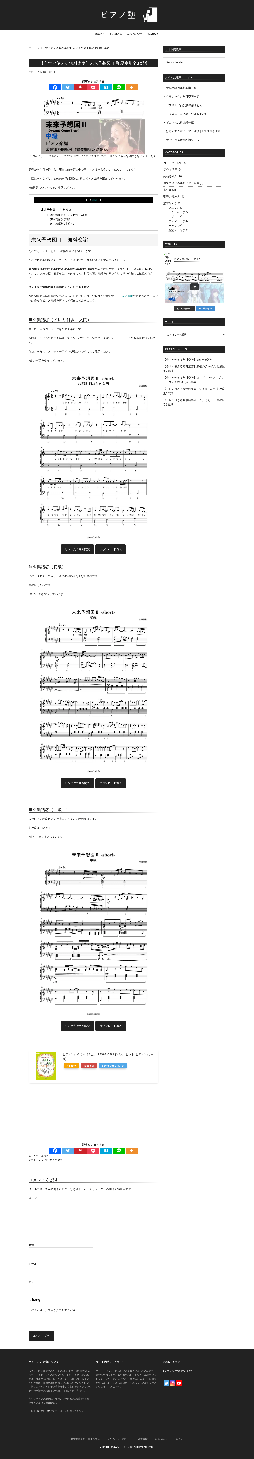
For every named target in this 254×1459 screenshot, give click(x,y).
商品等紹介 (170, 176)
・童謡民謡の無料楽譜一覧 (179, 88)
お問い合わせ (161, 1439)
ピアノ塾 (127, 14)
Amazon (71, 1065)
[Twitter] (68, 87)
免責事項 (143, 1439)
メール (33, 1263)
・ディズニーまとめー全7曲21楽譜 (185, 114)
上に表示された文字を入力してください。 (55, 1310)
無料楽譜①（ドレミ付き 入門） (69, 215)
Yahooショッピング (113, 1065)
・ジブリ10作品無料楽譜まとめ (182, 105)
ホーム (33, 48)
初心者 (48, 1159)
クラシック (175, 212)
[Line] (119, 87)
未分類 (167, 189)
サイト (33, 1282)
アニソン (174, 207)
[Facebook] (55, 87)
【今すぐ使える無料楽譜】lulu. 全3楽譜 (187, 359)
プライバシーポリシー (119, 1439)
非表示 (96, 200)
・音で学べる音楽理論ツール (181, 139)
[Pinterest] (80, 87)
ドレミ (40, 1159)
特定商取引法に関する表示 (85, 1439)
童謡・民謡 (175, 230)
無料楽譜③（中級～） (63, 223)
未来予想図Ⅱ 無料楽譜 (56, 210)
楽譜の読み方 (171, 196)
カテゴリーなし (173, 162)
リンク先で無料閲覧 (77, 549)
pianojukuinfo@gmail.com (177, 1371)
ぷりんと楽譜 (124, 296)
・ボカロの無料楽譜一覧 (178, 122)
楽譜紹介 (46, 1156)
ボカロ (172, 225)
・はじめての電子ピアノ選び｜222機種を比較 (191, 131)
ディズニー (175, 221)
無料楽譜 (58, 1159)
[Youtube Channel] (179, 1383)
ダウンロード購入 (111, 549)
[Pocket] (93, 87)
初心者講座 (170, 169)
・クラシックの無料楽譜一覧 (181, 96)
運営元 (179, 1439)
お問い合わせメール (49, 1410)
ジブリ (172, 216)
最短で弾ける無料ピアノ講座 (181, 183)
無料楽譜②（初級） (61, 219)
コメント (35, 1197)
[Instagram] (172, 1383)
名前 (31, 1245)
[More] (132, 87)
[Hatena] (106, 87)
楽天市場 (89, 1065)
